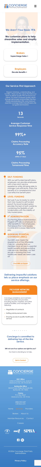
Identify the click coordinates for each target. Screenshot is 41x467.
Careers (20, 423)
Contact (29, 418)
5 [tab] (20, 330)
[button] (20, 56)
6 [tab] (22, 330)
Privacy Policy (20, 461)
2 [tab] (15, 330)
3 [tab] (17, 330)
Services (19, 409)
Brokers (15, 413)
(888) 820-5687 (20, 402)
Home (10, 409)
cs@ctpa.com (20, 404)
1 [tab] (13, 330)
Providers (29, 409)
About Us (24, 413)
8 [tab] (26, 330)
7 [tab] (24, 330)
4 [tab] (19, 330)
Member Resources (16, 418)
